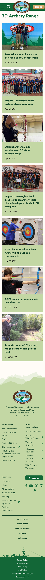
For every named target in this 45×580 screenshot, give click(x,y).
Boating (5, 496)
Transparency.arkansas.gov (22, 573)
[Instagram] (41, 485)
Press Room (22, 523)
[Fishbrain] (34, 490)
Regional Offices (9, 443)
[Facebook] (26, 485)
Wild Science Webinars (31, 467)
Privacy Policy (22, 560)
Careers (22, 533)
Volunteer (22, 538)
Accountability (8, 460)
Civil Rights (22, 570)
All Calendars (8, 489)
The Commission (9, 428)
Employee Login (22, 577)
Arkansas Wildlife (33, 431)
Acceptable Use (22, 563)
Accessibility (22, 567)
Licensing (6, 481)
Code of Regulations (7, 509)
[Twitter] (36, 486)
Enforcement (22, 518)
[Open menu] (2, 7)
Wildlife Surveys (22, 528)
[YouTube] (31, 485)
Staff (4, 439)
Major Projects (8, 492)
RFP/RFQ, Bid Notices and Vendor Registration (11, 453)
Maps (4, 485)
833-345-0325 (22, 415)
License (38, 7)
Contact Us (34, 478)
